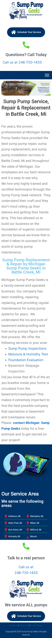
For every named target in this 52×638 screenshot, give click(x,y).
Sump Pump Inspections (27, 348)
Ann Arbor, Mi (15, 529)
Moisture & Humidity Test (28, 354)
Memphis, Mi (36, 516)
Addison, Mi (14, 516)
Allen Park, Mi (15, 523)
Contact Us (24, 625)
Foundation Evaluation (25, 360)
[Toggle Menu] (47, 75)
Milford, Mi (35, 529)
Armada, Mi (14, 536)
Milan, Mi (34, 523)
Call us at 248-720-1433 (22, 62)
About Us (14, 625)
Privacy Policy (36, 625)
